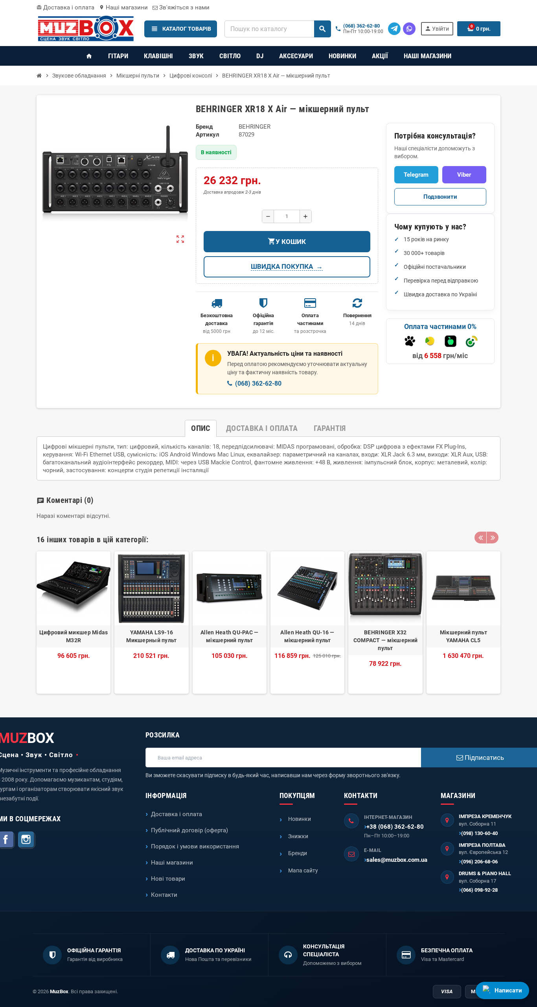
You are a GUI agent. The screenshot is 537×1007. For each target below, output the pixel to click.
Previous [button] (480, 537)
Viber (464, 174)
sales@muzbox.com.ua (396, 859)
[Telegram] (394, 28)
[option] (73, 622)
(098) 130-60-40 (479, 833)
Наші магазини (123, 7)
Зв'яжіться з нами (184, 7)
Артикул (207, 134)
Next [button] (492, 537)
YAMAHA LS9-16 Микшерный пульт (151, 636)
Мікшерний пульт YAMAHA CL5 (463, 636)
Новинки (299, 819)
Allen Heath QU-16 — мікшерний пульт (307, 636)
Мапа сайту (303, 870)
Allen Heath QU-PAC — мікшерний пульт (229, 636)
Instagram (26, 840)
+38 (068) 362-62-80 (395, 826)
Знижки (298, 836)
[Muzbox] (86, 28)
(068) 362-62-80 (361, 26)
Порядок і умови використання (195, 846)
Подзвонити (440, 196)
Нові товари (168, 878)
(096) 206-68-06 (479, 862)
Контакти (164, 894)
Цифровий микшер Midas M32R (73, 636)
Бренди (297, 853)
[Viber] (409, 28)
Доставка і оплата (65, 7)
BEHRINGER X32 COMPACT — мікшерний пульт (385, 640)
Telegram (416, 174)
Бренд (204, 126)
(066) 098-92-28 (479, 890)
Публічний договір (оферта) (189, 830)
